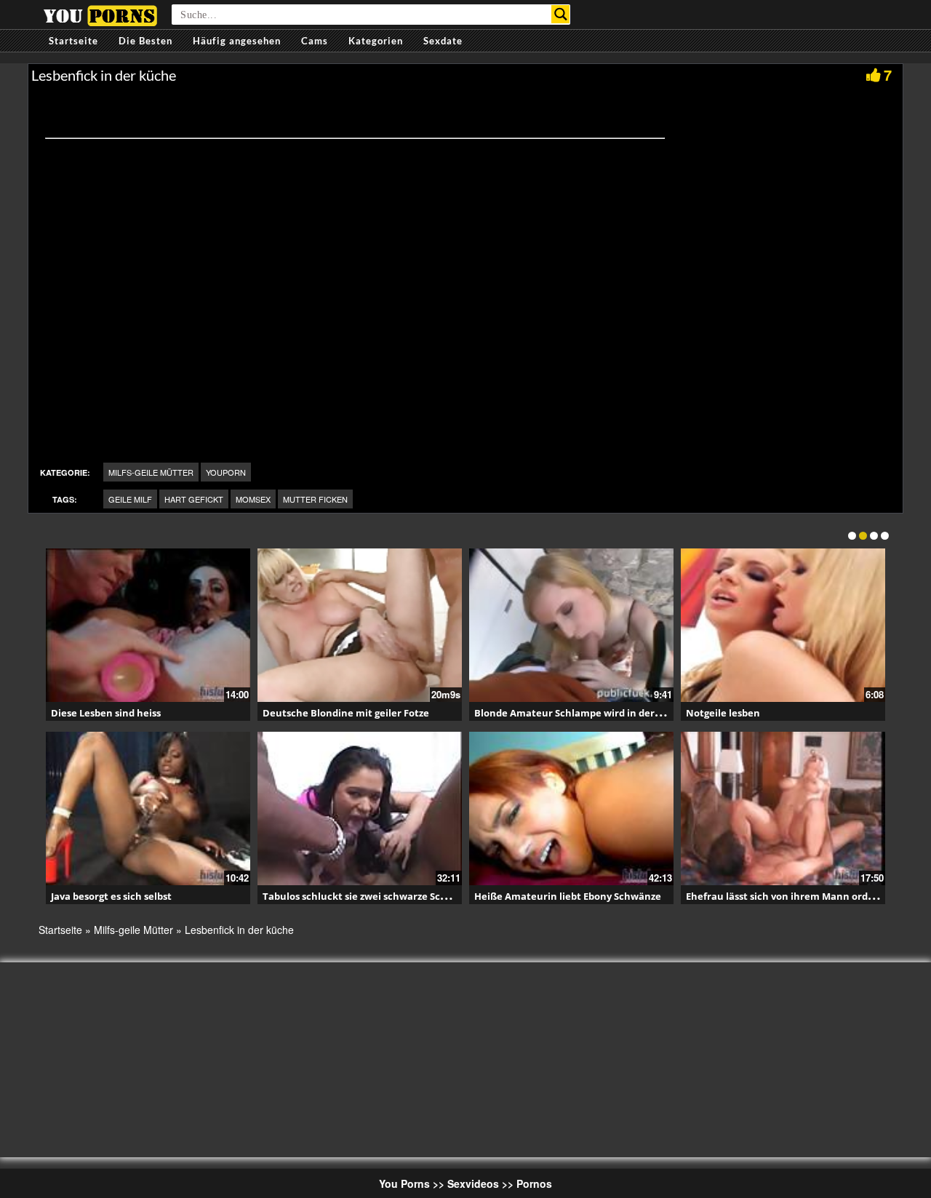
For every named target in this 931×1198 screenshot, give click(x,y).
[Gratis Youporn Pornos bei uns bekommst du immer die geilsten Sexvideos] (100, 14)
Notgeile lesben (723, 712)
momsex (253, 499)
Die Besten (145, 41)
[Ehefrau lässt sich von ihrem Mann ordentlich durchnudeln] (783, 808)
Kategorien (375, 41)
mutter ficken (315, 499)
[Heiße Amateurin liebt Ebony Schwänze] (571, 808)
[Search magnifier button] (560, 14)
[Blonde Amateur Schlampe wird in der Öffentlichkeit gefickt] (571, 625)
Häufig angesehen (237, 41)
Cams (314, 41)
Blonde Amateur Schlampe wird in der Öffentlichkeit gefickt (616, 712)
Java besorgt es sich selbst (111, 896)
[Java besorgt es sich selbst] (148, 808)
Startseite (73, 41)
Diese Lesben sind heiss (106, 712)
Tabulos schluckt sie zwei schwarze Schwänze (370, 896)
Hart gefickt (193, 499)
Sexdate (443, 41)
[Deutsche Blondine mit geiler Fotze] (359, 625)
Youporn (226, 472)
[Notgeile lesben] (783, 625)
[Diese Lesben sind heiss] (148, 625)
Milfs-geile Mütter (150, 472)
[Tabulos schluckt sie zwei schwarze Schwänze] (359, 808)
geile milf (130, 499)
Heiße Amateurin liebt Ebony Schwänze (567, 896)
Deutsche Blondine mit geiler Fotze (346, 712)
